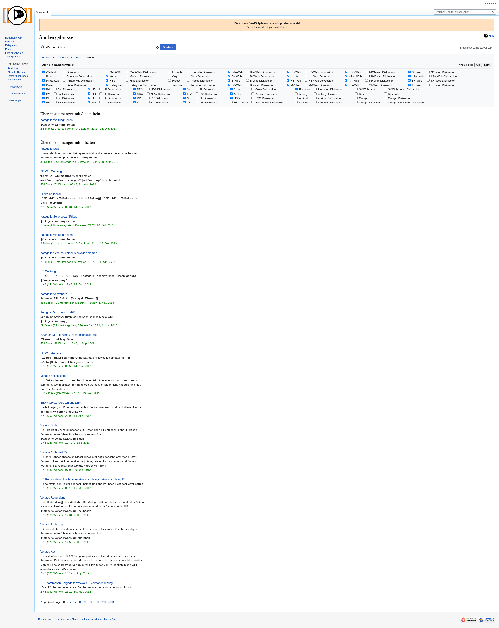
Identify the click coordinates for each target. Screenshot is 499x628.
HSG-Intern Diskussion (269, 102)
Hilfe (491, 35)
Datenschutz (44, 619)
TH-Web (417, 85)
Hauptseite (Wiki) (14, 37)
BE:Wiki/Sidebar (50, 193)
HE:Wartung (48, 271)
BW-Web (237, 72)
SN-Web (417, 72)
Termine (177, 85)
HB (94, 89)
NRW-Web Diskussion (382, 76)
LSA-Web (418, 76)
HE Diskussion (112, 98)
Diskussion (73, 72)
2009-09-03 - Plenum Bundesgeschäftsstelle (68, 334)
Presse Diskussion (202, 80)
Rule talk (393, 94)
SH (189, 98)
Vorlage (114, 76)
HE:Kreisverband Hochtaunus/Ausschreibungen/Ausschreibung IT (82, 479)
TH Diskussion (208, 102)
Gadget (363, 98)
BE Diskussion (66, 98)
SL (138, 102)
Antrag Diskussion (329, 94)
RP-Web (354, 80)
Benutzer (51, 76)
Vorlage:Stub (48, 425)
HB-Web (296, 72)
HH (94, 94)
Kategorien (11, 45)
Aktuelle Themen (17, 72)
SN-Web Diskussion (443, 72)
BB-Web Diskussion (262, 85)
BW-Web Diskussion (262, 72)
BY (48, 94)
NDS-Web (355, 72)
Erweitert (90, 57)
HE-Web (296, 80)
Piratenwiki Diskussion (80, 80)
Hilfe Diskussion (139, 80)
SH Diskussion (208, 98)
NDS (140, 89)
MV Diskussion (112, 102)
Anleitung (13, 68)
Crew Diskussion (265, 89)
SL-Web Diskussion (381, 85)
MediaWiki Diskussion (143, 72)
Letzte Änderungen (18, 76)
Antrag (303, 94)
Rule (362, 94)
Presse (176, 80)
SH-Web (417, 80)
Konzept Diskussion (330, 102)
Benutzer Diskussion (79, 76)
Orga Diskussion (201, 76)
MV (94, 102)
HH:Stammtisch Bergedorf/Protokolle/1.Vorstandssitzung (76, 583)
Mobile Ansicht (112, 619)
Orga (175, 76)
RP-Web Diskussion (381, 80)
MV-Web (296, 85)
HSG (237, 98)
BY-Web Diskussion (262, 76)
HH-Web (296, 76)
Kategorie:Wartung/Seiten (56, 120)
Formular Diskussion (203, 72)
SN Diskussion (208, 89)
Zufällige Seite (12, 56)
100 (96, 602)
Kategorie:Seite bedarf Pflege (58, 216)
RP (139, 98)
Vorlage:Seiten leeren (53, 375)
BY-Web (237, 76)
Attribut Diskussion (329, 98)
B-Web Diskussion (261, 80)
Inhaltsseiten (49, 57)
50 (90, 602)
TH (189, 102)
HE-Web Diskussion (321, 80)
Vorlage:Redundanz (52, 497)
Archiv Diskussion (266, 94)
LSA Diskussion (208, 94)
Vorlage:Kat (47, 551)
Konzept (304, 102)
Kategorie (116, 85)
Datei (49, 85)
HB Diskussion (112, 89)
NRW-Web (355, 76)
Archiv (238, 94)
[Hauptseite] (17, 15)
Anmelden (490, 3)
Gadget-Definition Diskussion (406, 102)
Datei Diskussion (77, 85)
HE (94, 98)
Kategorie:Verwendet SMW (57, 312)
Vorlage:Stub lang (51, 524)
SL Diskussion (159, 102)
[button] (19, 63)
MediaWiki (116, 72)
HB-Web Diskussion (321, 72)
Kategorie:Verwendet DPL (56, 293)
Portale (9, 49)
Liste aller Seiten (14, 53)
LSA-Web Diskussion (444, 76)
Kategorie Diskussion (143, 85)
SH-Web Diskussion (443, 80)
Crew (237, 89)
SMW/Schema (368, 89)
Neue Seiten (14, 79)
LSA (189, 94)
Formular (177, 72)
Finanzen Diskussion (330, 89)
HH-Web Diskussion (321, 76)
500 (110, 602)
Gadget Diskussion (399, 98)
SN (189, 89)
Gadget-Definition (370, 102)
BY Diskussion (66, 94)
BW (48, 89)
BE (48, 98)
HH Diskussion (112, 94)
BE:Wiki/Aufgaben (51, 353)
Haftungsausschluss (91, 619)
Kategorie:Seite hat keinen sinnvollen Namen (68, 253)
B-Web (236, 80)
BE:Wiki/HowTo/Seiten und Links (61, 402)
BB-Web (237, 85)
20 (85, 602)
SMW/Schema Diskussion (404, 89)
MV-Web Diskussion (321, 85)
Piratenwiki (52, 80)
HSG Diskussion (265, 98)
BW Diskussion (67, 89)
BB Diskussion (66, 102)
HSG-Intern (241, 102)
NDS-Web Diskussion (382, 72)
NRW (140, 94)
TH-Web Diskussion (443, 85)
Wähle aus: (466, 64)
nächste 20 (74, 602)
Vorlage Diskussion (141, 76)
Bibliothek (10, 41)
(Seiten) (51, 72)
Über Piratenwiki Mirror (66, 619)
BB (48, 102)
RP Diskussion (160, 98)
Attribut (303, 98)
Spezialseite (43, 12)
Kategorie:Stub (49, 148)
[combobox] (100, 47)
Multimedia (66, 57)
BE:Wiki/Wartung (51, 171)
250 (103, 602)
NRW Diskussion (161, 94)
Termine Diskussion (203, 85)
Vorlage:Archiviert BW (54, 452)
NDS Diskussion (161, 89)
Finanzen (305, 89)
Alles (79, 57)
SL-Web (354, 85)
